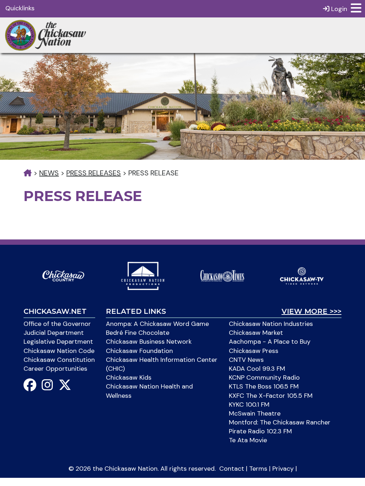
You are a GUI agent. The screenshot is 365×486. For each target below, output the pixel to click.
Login (338, 9)
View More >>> (311, 311)
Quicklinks (20, 8)
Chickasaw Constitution (59, 359)
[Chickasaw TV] (302, 275)
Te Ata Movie (248, 440)
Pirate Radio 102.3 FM (260, 431)
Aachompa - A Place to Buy (269, 341)
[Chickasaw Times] (222, 275)
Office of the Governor (57, 323)
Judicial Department (54, 332)
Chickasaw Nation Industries (271, 323)
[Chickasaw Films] (143, 275)
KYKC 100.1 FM (249, 404)
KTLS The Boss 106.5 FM (264, 386)
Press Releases (93, 173)
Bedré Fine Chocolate (137, 332)
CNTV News (246, 359)
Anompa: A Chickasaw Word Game (157, 323)
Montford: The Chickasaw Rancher (279, 422)
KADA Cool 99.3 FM (257, 368)
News (49, 173)
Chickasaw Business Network (149, 341)
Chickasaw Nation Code (59, 351)
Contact (231, 468)
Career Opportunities (55, 368)
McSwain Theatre (255, 413)
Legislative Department (58, 341)
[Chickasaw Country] (63, 275)
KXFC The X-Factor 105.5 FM (271, 395)
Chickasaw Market (256, 332)
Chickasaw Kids (128, 377)
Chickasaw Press (253, 351)
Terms (258, 468)
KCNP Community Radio (264, 377)
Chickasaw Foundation (139, 351)
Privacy (283, 468)
